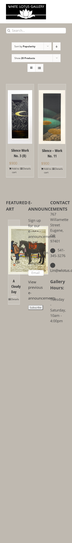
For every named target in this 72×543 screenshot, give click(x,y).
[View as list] (39, 68)
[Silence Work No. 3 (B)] (20, 114)
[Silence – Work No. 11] (52, 114)
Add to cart (15, 170)
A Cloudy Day (14, 286)
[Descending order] (57, 46)
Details (27, 168)
